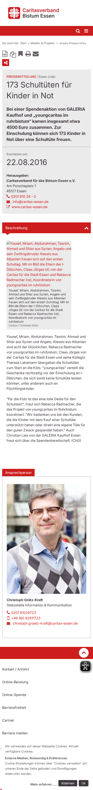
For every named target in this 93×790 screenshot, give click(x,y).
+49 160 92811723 (25, 618)
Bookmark (20, 53)
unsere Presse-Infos (72, 43)
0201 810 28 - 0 (23, 196)
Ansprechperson (18, 472)
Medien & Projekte (42, 43)
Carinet (8, 720)
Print (28, 53)
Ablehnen (67, 783)
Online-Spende (14, 695)
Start (23, 43)
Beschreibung (16, 228)
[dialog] (47, 766)
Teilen (5, 62)
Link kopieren (13, 53)
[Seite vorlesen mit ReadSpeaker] (5, 53)
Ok (84, 783)
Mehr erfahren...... (43, 784)
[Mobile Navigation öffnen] (86, 31)
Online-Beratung (15, 682)
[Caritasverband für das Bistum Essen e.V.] (46, 13)
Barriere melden (15, 733)
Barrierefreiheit (14, 707)
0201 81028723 (23, 612)
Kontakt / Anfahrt (15, 669)
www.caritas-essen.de (29, 207)
